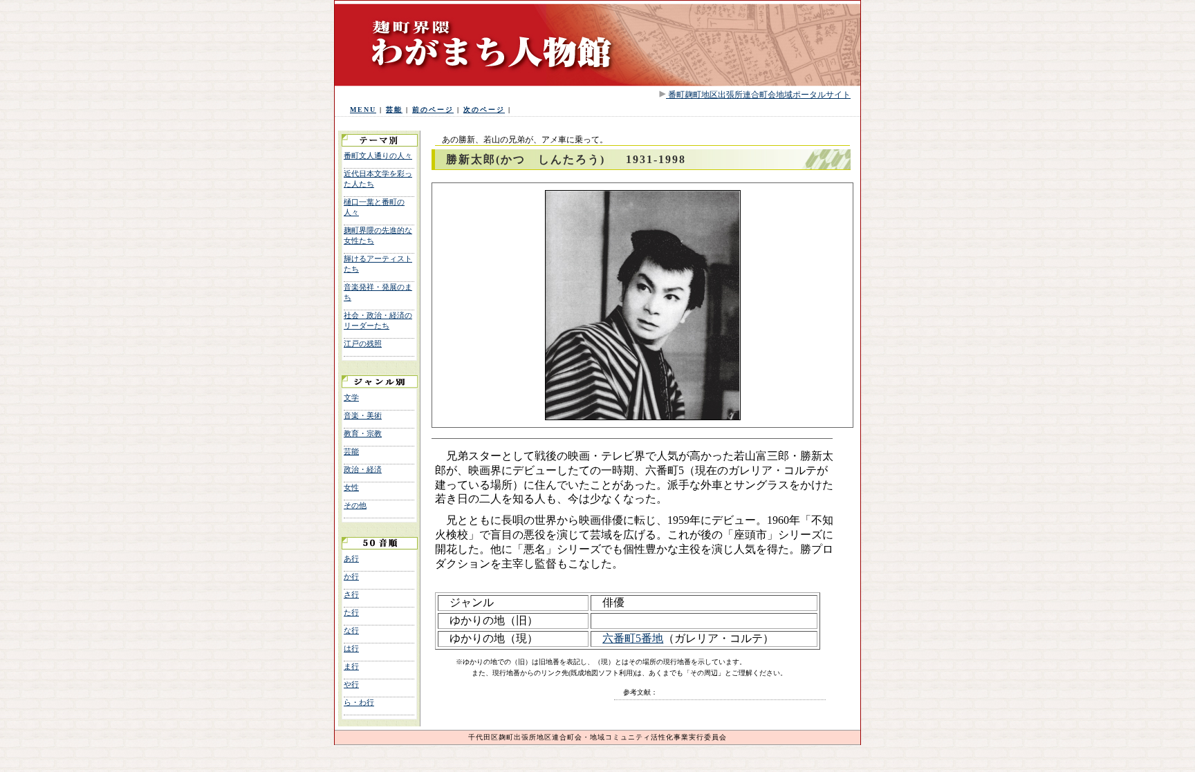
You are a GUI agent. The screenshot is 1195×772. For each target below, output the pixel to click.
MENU (363, 109)
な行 (351, 630)
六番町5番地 (632, 638)
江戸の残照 (363, 343)
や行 (351, 684)
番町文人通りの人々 (378, 155)
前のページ (433, 109)
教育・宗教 (363, 433)
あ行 (351, 558)
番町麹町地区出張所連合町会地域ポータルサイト (758, 95)
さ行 (351, 594)
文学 (351, 397)
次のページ (484, 109)
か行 (351, 576)
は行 (351, 648)
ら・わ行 (359, 702)
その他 (355, 505)
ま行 (351, 666)
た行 (351, 612)
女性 (351, 487)
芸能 (394, 109)
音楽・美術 (363, 415)
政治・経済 (363, 469)
